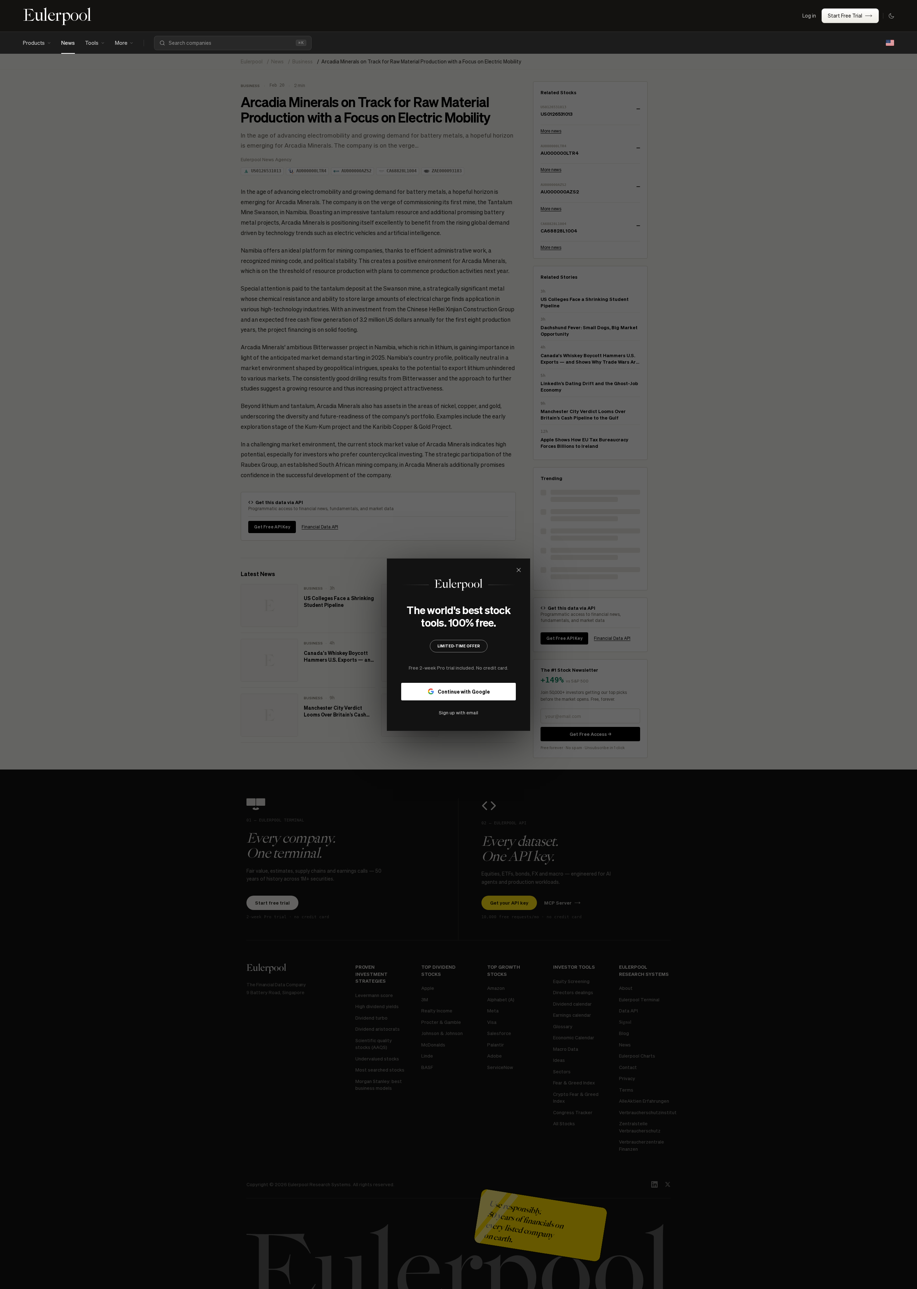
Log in (809, 15)
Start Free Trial (845, 15)
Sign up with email (458, 712)
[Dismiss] (518, 570)
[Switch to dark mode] (891, 15)
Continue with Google (464, 691)
